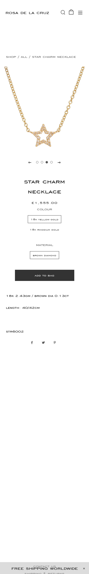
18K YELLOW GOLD (44, 219)
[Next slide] (59, 162)
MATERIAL (44, 244)
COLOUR (44, 209)
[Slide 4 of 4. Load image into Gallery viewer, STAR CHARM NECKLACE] (51, 162)
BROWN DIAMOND (44, 255)
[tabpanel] (44, 109)
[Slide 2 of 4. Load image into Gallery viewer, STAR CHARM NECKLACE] (42, 162)
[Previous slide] (30, 162)
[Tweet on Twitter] (44, 342)
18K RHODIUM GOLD (44, 229)
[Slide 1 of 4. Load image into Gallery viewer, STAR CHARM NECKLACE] (37, 162)
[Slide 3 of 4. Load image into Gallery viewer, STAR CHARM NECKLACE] (47, 162)
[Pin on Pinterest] (56, 342)
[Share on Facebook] (33, 342)
